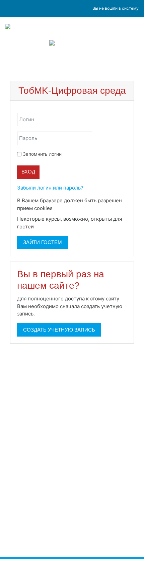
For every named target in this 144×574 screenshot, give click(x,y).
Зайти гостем (42, 242)
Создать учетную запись (59, 330)
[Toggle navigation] (135, 62)
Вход (28, 171)
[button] (57, 209)
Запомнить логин (42, 154)
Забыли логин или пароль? (50, 188)
